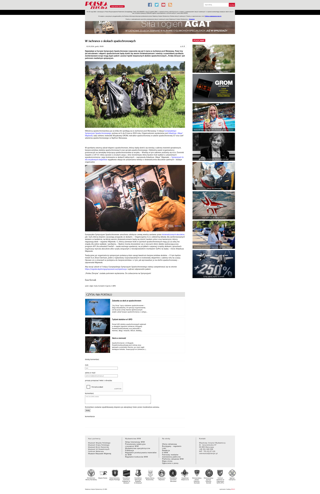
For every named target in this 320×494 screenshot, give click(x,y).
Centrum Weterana (96, 451)
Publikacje (129, 450)
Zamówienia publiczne (171, 457)
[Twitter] (156, 5)
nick (87, 365)
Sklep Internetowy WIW (135, 442)
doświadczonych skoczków (173, 234)
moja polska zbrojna (117, 6)
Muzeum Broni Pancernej (98, 447)
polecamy (199, 40)
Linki (164, 448)
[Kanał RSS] (170, 5)
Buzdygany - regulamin (171, 446)
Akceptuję (191, 19)
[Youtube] (163, 5)
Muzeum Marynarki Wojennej (99, 453)
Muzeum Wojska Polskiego (99, 443)
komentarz (90, 393)
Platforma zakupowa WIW (173, 459)
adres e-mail (91, 372)
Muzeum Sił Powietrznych (98, 449)
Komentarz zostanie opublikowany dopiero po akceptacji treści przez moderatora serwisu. (122, 407)
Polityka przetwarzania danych (213, 16)
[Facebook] (150, 5)
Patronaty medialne (170, 455)
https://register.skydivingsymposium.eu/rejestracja (106, 269)
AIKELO (233, 489)
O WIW (165, 453)
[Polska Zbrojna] (115, 9)
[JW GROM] (214, 88)
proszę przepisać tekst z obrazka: (99, 380)
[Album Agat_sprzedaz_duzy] (160, 25)
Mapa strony (167, 461)
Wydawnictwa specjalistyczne (137, 448)
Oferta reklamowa (169, 444)
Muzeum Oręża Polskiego (99, 445)
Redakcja (166, 450)
